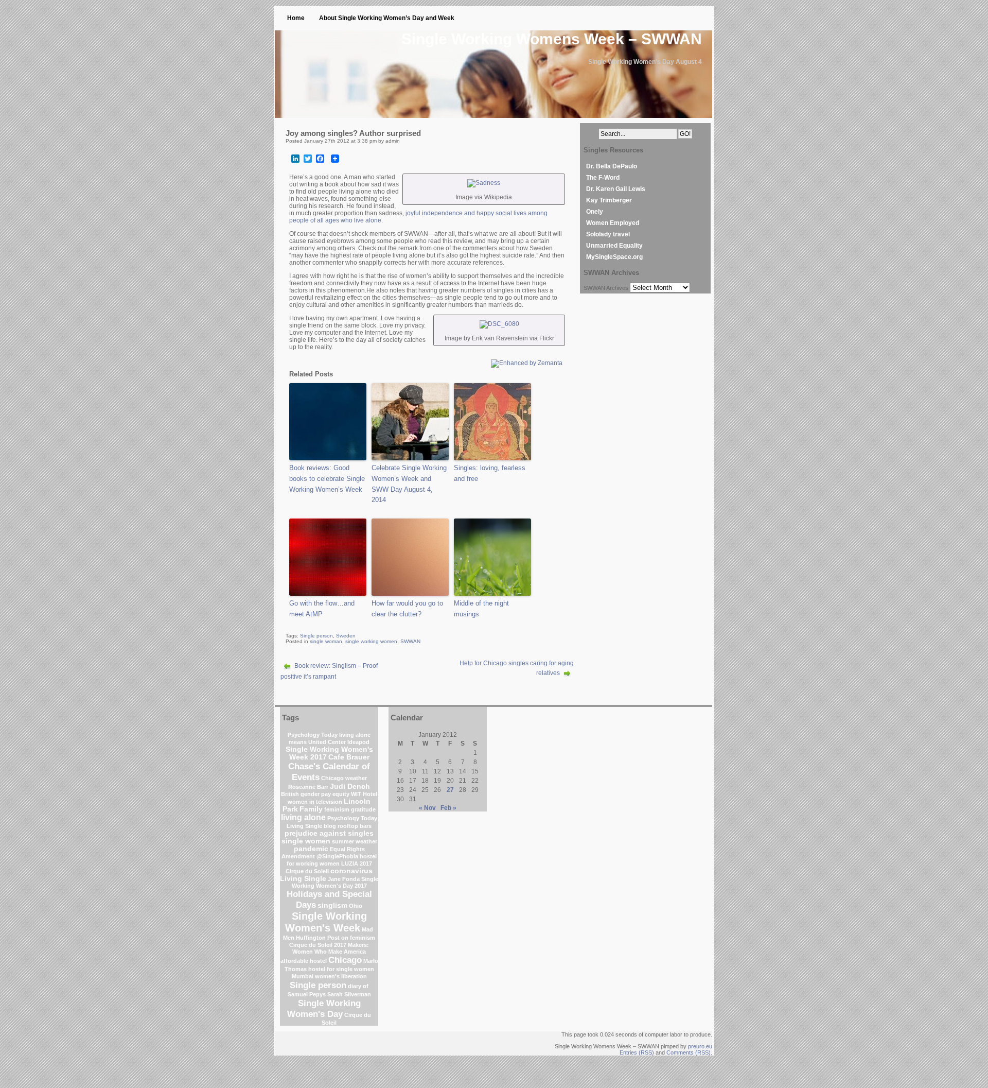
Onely (594, 211)
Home (296, 18)
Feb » (448, 807)
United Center (327, 742)
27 (450, 789)
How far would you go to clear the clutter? (407, 608)
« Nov (427, 807)
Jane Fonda (344, 879)
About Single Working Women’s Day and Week (386, 18)
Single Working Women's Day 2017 (335, 882)
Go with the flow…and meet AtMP (322, 608)
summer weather (354, 841)
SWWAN (410, 641)
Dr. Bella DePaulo (611, 166)
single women (305, 841)
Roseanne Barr (308, 787)
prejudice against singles (329, 833)
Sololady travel (608, 234)
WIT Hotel (364, 794)
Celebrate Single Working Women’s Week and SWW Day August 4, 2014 (409, 484)
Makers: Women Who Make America (330, 948)
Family (311, 809)
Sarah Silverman (349, 994)
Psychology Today (313, 735)
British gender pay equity (315, 794)
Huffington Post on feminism (335, 938)
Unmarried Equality (614, 245)
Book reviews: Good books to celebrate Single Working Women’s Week (327, 478)
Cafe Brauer (348, 757)
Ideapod (358, 742)
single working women (371, 641)
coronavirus (351, 871)
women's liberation (341, 976)
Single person (316, 635)
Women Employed (612, 223)
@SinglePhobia (337, 856)
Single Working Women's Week (326, 922)
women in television (315, 802)
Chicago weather (344, 778)
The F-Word (603, 177)
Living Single (303, 879)
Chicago (345, 960)
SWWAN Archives (606, 288)
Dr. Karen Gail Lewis (615, 189)
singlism (332, 905)
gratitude (363, 809)
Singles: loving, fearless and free (489, 473)
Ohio (355, 906)
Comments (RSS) (688, 1052)
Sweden (346, 635)
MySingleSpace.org (614, 257)
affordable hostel (303, 961)
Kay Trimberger (609, 200)
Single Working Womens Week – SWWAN (551, 38)
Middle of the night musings (481, 608)
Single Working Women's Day (324, 1008)
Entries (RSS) (637, 1052)
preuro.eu (700, 1046)
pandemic (311, 849)
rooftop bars (355, 826)
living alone (303, 817)
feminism (336, 809)
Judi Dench (350, 786)
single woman (326, 641)
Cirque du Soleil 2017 (317, 945)
